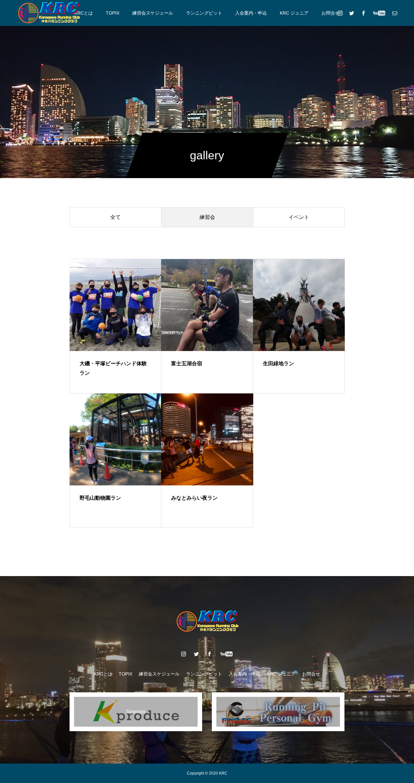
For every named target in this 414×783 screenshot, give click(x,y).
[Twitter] (351, 13)
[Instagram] (340, 13)
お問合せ (330, 13)
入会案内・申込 (251, 13)
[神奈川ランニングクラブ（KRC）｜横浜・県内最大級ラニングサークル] (48, 13)
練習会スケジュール (152, 13)
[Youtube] (379, 13)
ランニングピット (204, 13)
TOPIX (112, 13)
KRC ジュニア (294, 13)
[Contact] (394, 13)
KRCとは (83, 13)
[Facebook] (363, 13)
